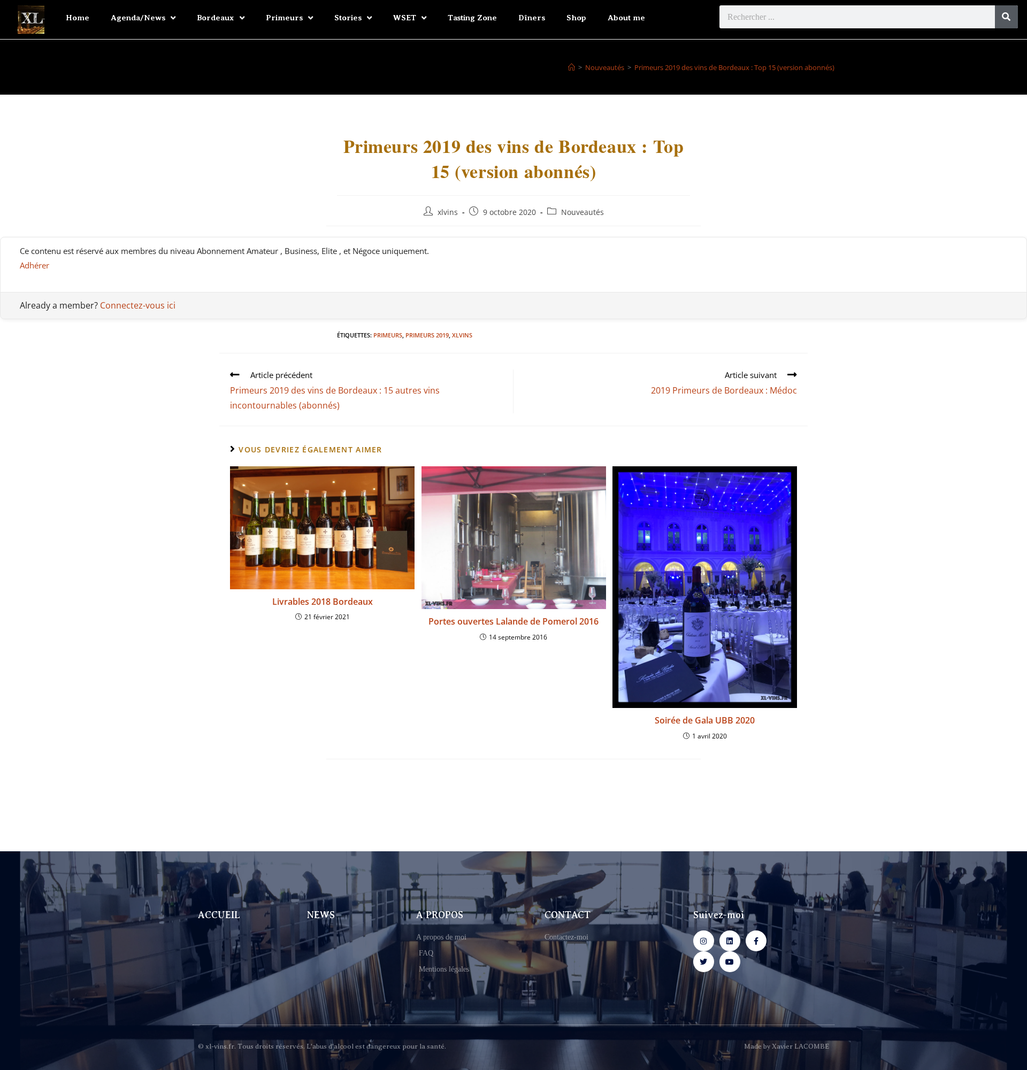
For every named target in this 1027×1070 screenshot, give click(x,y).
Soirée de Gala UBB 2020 (705, 720)
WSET (404, 17)
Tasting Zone (472, 17)
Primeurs (284, 17)
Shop (576, 17)
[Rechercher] (1006, 16)
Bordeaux (215, 17)
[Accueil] (571, 67)
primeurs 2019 (427, 335)
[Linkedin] (729, 940)
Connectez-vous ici (137, 305)
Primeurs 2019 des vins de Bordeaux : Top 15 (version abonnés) (734, 67)
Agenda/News (138, 17)
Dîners (531, 17)
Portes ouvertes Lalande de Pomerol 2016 (513, 621)
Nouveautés (582, 212)
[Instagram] (703, 940)
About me (626, 17)
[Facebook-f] (756, 940)
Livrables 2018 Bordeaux (322, 601)
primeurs (387, 335)
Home (77, 17)
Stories (348, 17)
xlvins (448, 212)
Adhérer (34, 265)
